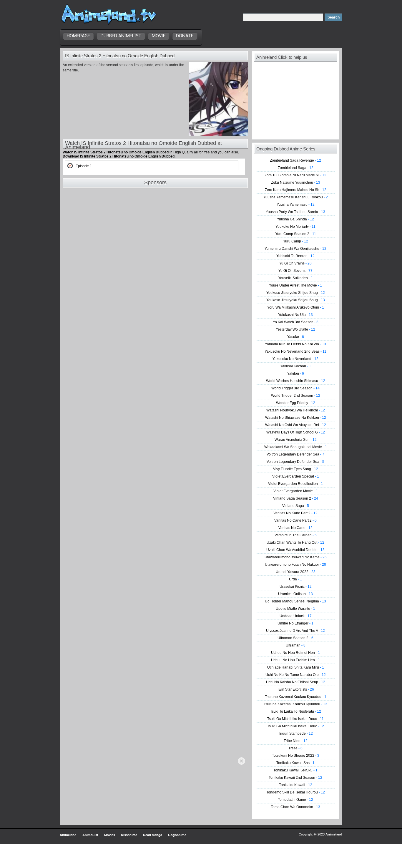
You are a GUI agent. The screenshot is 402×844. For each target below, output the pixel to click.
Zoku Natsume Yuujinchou (295, 182)
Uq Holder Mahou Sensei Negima (295, 601)
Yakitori (295, 373)
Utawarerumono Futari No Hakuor (295, 564)
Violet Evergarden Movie (295, 491)
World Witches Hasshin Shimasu (295, 381)
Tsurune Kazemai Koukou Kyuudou (295, 697)
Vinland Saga (295, 506)
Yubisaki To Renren (295, 256)
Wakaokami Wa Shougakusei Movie (295, 447)
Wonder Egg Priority (295, 403)
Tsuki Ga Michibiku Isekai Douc (295, 719)
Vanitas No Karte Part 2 (295, 513)
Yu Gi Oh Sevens (295, 271)
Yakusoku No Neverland (295, 359)
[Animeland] (109, 24)
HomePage (78, 36)
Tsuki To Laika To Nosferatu (295, 711)
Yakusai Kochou (295, 366)
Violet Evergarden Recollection (295, 484)
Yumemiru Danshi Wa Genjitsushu (295, 249)
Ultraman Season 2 (295, 638)
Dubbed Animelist (121, 36)
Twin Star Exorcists (295, 689)
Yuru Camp (295, 241)
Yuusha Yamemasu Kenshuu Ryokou (295, 197)
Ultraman (295, 645)
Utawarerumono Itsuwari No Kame (296, 557)
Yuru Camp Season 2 (295, 234)
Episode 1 (84, 166)
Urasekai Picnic (296, 587)
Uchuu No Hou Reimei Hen (295, 653)
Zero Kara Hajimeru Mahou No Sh (295, 190)
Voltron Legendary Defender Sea (295, 454)
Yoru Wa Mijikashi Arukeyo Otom (295, 307)
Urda (295, 579)
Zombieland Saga (295, 168)
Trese (295, 748)
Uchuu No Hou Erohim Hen (295, 660)
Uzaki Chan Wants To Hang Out (295, 542)
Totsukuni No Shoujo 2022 (295, 755)
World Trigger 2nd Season (295, 395)
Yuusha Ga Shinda (295, 219)
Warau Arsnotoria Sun (296, 440)
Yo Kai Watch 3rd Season (295, 322)
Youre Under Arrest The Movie (295, 285)
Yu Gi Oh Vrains (295, 263)
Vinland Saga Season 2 (295, 498)
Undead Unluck (296, 616)
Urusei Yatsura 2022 (295, 572)
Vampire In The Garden (296, 535)
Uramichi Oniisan (295, 594)
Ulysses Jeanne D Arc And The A (295, 631)
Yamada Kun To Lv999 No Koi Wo (295, 344)
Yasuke (295, 337)
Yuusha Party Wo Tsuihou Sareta (295, 212)
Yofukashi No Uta (295, 315)
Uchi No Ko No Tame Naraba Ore (295, 675)
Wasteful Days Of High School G (295, 432)
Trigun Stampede (295, 733)
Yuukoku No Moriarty (295, 227)
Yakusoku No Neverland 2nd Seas (295, 351)
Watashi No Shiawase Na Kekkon (295, 418)
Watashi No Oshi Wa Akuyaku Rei (295, 425)
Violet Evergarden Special (295, 476)
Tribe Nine (296, 741)
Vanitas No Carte (295, 528)
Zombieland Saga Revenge (295, 160)
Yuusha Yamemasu (296, 204)
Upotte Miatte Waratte (295, 609)
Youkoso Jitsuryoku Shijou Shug (295, 293)
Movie (158, 36)
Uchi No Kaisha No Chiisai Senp (295, 682)
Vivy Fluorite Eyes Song (295, 469)
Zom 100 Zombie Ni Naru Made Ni (295, 175)
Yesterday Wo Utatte (295, 329)
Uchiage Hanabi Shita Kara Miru (295, 667)
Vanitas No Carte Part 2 (295, 520)
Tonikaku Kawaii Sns (295, 763)
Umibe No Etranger (295, 623)
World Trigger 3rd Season (295, 388)
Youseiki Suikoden (295, 278)
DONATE (184, 36)
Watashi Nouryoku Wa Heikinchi (295, 410)
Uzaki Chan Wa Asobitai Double (295, 550)
